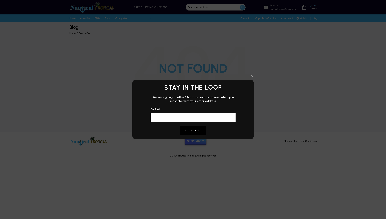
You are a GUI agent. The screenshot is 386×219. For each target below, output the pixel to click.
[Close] (252, 76)
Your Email (155, 109)
